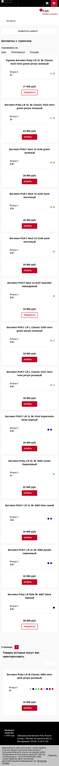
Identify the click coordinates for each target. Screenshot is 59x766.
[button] (47, 663)
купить (28, 137)
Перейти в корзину (50, 14)
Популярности (18, 52)
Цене (3, 52)
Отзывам (34, 52)
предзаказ (29, 92)
